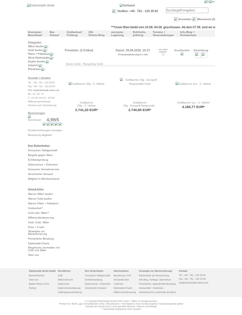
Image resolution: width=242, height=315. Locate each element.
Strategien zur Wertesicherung (37, 232)
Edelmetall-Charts (38, 243)
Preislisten (34, 69)
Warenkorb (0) (206, 19)
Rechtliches (64, 271)
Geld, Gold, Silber (38, 222)
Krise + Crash (36, 227)
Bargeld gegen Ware (40, 155)
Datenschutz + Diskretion (43, 164)
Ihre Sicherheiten (39, 145)
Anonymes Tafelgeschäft (42, 150)
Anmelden (185, 19)
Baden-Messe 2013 (39, 284)
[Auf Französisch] (206, 1)
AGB (60, 275)
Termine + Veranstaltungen (163, 34)
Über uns (33, 254)
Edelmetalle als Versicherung (154, 275)
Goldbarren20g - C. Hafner (86, 104)
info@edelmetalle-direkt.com (46, 90)
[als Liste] (198, 57)
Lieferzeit (118, 284)
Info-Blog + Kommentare (188, 34)
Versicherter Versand (40, 174)
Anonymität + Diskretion (151, 288)
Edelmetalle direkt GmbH (42, 271)
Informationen (121, 271)
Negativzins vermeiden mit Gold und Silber (44, 249)
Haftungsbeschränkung (70, 292)
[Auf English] (212, 1)
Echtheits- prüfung (139, 34)
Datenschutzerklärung (69, 288)
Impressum (63, 284)
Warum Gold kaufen (40, 198)
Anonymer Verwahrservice (43, 169)
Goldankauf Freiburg (74, 34)
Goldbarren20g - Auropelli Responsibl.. (139, 104)
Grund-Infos (36, 189)
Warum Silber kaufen (40, 193)
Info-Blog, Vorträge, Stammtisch (155, 279)
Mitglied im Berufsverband (43, 178)
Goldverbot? (35, 208)
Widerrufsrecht (65, 279)
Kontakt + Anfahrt (39, 77)
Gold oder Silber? (38, 212)
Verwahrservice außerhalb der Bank (157, 292)
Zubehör (33, 65)
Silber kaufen (36, 46)
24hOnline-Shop (96, 34)
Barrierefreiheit (36, 275)
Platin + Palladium (39, 53)
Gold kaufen (35, 50)
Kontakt (183, 271)
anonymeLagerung (117, 34)
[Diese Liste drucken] (182, 54)
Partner (32, 288)
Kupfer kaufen (36, 61)
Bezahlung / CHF (122, 275)
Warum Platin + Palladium (43, 203)
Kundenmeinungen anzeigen (45, 130)
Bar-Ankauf (54, 34)
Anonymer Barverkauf (35, 34)
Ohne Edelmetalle (39, 57)
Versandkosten (121, 279)
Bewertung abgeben (40, 134)
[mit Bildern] (204, 57)
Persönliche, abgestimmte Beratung (157, 284)
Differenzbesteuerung (41, 217)
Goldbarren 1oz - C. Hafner (193, 102)
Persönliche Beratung (41, 238)
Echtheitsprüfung (38, 159)
